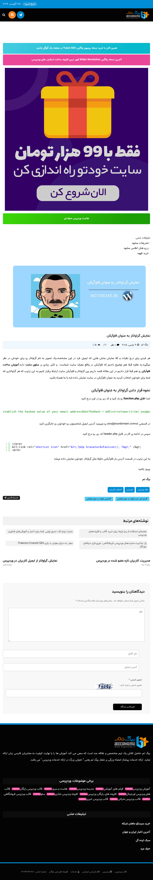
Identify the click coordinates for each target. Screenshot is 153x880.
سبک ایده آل (143, 840)
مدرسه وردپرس (82, 789)
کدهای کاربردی (115, 489)
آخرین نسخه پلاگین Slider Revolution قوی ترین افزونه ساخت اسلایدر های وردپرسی (77, 60)
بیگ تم (144, 345)
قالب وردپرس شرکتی (125, 799)
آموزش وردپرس (138, 789)
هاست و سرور (56, 789)
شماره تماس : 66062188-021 (33, 871)
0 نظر (113, 345)
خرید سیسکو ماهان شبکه (136, 824)
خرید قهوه (143, 253)
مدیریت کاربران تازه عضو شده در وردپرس (123, 562)
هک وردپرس (143, 489)
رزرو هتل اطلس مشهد (136, 248)
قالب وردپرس (121, 871)
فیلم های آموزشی (109, 789)
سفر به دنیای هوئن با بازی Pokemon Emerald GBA (45, 543)
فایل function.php (134, 399)
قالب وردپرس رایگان (27, 789)
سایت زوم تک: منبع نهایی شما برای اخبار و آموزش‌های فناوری (40, 531)
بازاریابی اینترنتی (89, 871)
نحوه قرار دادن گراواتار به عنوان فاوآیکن (131, 499)
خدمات (74, 871)
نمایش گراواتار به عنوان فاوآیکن (98, 499)
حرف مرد (145, 849)
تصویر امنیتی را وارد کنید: (131, 685)
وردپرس (130, 489)
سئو (39, 794)
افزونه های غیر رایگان (58, 871)
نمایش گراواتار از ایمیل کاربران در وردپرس (30, 562)
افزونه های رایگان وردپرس (99, 794)
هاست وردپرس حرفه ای (76, 219)
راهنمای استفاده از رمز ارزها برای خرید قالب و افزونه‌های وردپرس (117, 533)
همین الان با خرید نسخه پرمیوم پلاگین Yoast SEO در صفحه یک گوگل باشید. (76, 48)
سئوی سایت (32, 365)
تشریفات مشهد (140, 243)
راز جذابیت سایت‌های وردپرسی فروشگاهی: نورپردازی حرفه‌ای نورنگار (114, 545)
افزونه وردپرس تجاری (63, 794)
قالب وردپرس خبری (93, 799)
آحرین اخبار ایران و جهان (136, 832)
